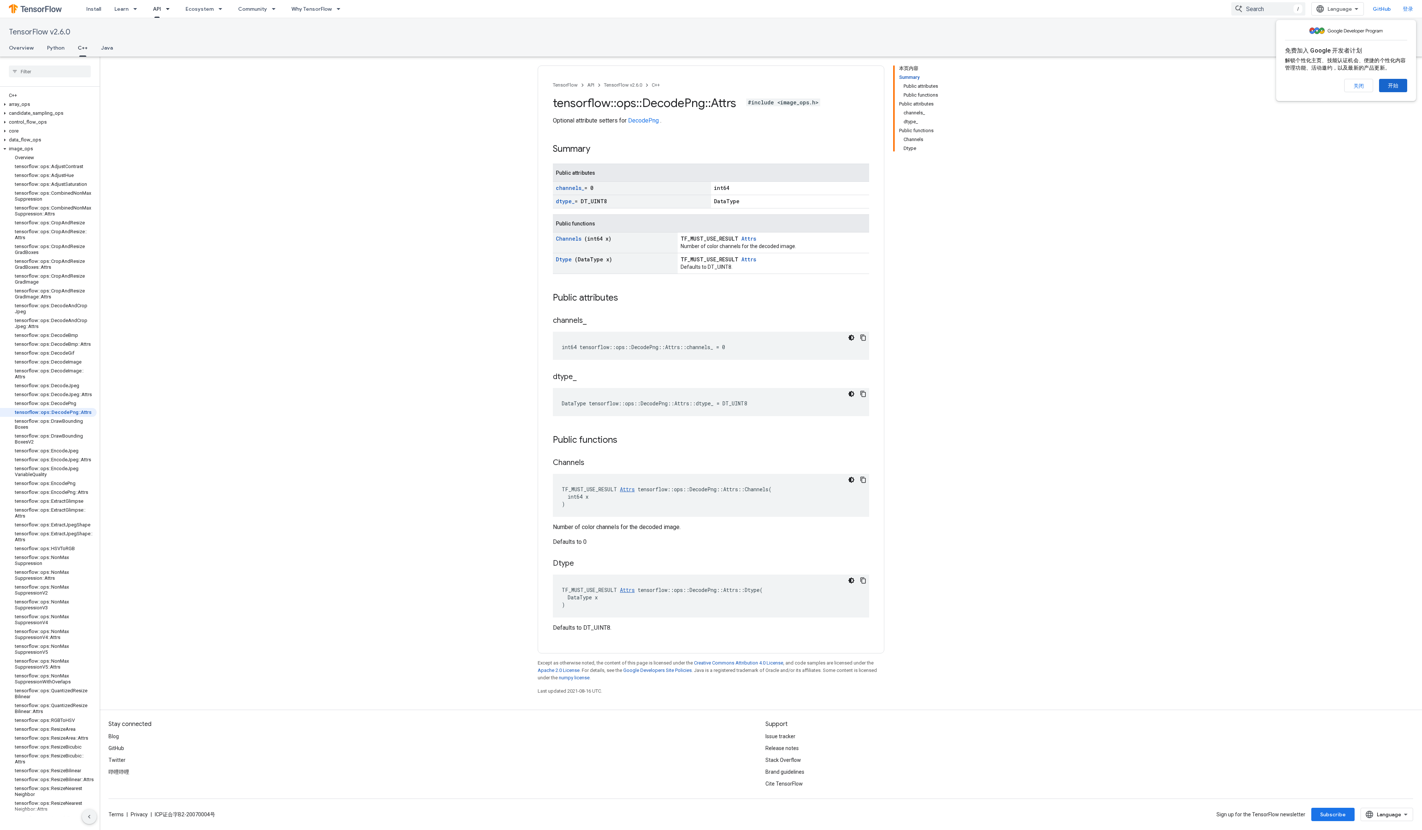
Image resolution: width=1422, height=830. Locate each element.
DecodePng (644, 120)
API (157, 9)
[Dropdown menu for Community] (276, 9)
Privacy (139, 814)
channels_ (570, 187)
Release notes (782, 748)
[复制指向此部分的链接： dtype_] (584, 377)
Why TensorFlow (311, 9)
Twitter (117, 760)
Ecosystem (200, 9)
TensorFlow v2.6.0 (39, 32)
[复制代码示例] (863, 338)
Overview (21, 47)
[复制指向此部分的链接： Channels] (593, 463)
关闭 (1358, 86)
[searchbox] (50, 71)
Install (93, 9)
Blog (114, 736)
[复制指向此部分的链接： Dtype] (583, 563)
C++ (83, 47)
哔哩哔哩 (119, 772)
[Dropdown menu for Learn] (137, 9)
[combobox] (1268, 9)
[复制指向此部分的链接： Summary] (599, 149)
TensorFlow (565, 85)
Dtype (565, 259)
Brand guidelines (784, 772)
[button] (48, 104)
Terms (116, 814)
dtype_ (565, 201)
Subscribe (1333, 814)
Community (252, 9)
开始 (1393, 85)
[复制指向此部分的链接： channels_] (594, 321)
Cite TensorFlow (784, 784)
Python (55, 47)
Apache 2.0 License (559, 670)
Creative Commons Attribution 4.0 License (738, 663)
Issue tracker (780, 736)
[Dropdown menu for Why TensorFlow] (341, 9)
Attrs (748, 238)
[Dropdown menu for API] (170, 9)
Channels (570, 238)
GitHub (1382, 9)
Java (107, 47)
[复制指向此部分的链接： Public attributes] (627, 298)
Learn (121, 9)
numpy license (574, 677)
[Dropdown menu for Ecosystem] (222, 9)
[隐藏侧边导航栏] (89, 816)
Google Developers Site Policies (657, 670)
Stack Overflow (783, 760)
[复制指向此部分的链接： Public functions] (627, 440)
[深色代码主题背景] (851, 338)
